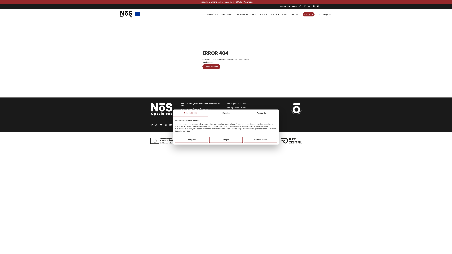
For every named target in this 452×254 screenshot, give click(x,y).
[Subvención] (137, 14)
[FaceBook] (300, 6)
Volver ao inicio (211, 66)
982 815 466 (241, 104)
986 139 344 (241, 108)
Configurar (191, 140)
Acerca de (261, 113)
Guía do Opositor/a (258, 14)
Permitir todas (260, 140)
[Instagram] (314, 6)
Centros (273, 14)
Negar (226, 140)
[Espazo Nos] (296, 109)
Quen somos (226, 14)
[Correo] (318, 6)
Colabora (294, 14)
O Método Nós (241, 14)
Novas (284, 14)
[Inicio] (126, 14)
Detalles (226, 113)
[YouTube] (309, 6)
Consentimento (190, 113)
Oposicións (211, 14)
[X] (305, 6)
